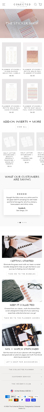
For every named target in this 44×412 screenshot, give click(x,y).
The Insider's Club (21, 384)
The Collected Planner (21, 369)
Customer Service (21, 376)
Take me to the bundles (22, 274)
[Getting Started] (22, 247)
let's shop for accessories (22, 362)
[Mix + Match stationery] (22, 335)
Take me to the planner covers (22, 318)
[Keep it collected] (22, 291)
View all (22, 127)
